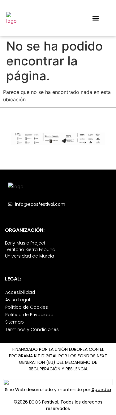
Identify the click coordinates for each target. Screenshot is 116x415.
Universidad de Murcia (29, 256)
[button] (95, 18)
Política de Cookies (26, 307)
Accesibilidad (20, 292)
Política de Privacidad (29, 314)
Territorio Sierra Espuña (30, 249)
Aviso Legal (17, 300)
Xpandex (101, 389)
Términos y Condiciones (32, 329)
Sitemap (14, 322)
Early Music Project (25, 243)
